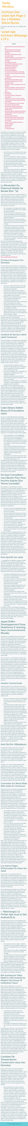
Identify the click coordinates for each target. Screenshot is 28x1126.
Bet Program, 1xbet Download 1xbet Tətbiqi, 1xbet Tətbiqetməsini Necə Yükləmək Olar (13, 108)
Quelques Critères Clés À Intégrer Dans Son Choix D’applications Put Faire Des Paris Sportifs (14, 119)
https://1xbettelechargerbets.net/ (9, 257)
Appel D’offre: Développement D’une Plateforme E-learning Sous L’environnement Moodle (13, 65)
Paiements (7, 92)
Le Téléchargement (9, 128)
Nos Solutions (8, 93)
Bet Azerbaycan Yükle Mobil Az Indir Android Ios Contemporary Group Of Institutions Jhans (13, 81)
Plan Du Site (8, 126)
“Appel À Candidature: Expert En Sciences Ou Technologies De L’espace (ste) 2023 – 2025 (15, 89)
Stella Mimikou (8, 4)
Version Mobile (8, 125)
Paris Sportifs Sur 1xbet (10, 62)
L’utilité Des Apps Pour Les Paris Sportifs (14, 98)
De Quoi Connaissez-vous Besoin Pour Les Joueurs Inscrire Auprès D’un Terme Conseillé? (15, 59)
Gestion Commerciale (10, 68)
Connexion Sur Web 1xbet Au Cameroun (14, 71)
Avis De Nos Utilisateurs (11, 70)
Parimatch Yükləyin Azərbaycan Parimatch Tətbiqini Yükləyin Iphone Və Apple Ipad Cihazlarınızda (15, 113)
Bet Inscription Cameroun (11, 115)
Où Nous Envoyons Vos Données (13, 49)
